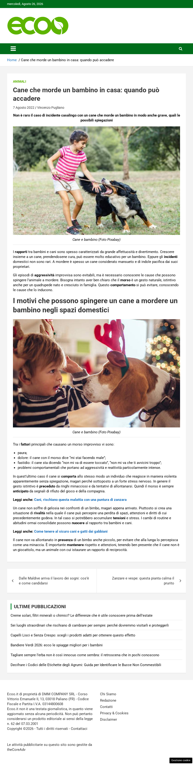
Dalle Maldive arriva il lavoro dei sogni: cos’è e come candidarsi (54, 580)
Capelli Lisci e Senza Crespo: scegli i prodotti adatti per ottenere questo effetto (73, 635)
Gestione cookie (180, 760)
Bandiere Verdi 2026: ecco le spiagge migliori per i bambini (57, 645)
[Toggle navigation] (13, 48)
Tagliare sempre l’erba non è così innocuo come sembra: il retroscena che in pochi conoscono (85, 655)
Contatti (106, 707)
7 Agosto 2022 (23, 107)
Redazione (108, 700)
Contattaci (79, 729)
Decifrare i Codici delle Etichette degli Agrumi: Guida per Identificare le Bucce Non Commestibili (86, 665)
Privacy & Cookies (114, 713)
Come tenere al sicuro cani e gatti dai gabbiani (71, 531)
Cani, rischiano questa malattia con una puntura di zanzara (80, 500)
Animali (19, 81)
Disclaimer (108, 719)
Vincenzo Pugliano (50, 107)
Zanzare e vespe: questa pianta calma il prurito (143, 580)
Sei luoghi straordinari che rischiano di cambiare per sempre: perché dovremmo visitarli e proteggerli (90, 625)
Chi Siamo (108, 694)
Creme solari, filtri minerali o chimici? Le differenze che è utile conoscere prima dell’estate (82, 615)
